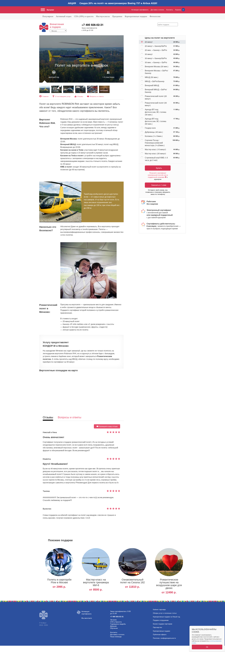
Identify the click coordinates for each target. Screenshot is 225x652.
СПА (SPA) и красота (83, 16)
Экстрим (113, 620)
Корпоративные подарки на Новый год (166, 617)
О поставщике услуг (63, 96)
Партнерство (157, 627)
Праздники (117, 16)
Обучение (114, 628)
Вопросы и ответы (97, 96)
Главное (45, 96)
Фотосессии (155, 16)
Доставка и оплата (157, 10)
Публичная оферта (159, 634)
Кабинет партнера (159, 609)
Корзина (179, 10)
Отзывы (80, 96)
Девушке (113, 626)
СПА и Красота (116, 622)
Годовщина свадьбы (118, 624)
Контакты (169, 10)
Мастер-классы (103, 16)
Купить (159, 168)
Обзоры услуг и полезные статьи (164, 613)
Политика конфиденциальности (164, 638)
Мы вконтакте (86, 618)
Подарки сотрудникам (161, 620)
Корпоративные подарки (136, 16)
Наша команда (116, 637)
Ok (207, 647)
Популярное (47, 16)
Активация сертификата (139, 10)
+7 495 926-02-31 (92, 25)
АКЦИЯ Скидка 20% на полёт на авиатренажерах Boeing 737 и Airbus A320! (112, 3)
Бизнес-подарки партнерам (162, 624)
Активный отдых (63, 16)
